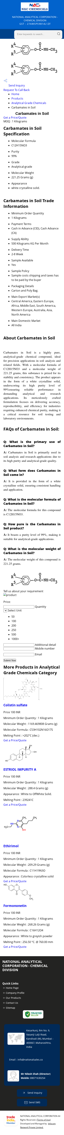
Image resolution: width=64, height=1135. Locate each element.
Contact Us (12, 1002)
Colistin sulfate (15, 705)
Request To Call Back (16, 90)
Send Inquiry (16, 85)
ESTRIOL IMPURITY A (19, 769)
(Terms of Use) (44, 1119)
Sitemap (10, 1007)
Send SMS (34, 1102)
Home (15, 94)
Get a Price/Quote (14, 117)
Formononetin (14, 906)
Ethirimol (11, 846)
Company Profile (15, 992)
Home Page (12, 987)
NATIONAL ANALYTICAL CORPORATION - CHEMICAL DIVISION (35, 20)
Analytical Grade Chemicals (28, 103)
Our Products (13, 997)
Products (17, 98)
